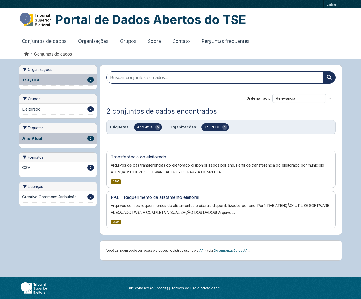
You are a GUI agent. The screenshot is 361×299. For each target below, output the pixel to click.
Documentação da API (231, 250)
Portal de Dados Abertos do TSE (150, 19)
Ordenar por (257, 98)
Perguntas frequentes (225, 41)
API (202, 250)
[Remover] (157, 127)
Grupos (128, 41)
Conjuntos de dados (44, 41)
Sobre (154, 41)
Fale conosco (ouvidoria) (147, 288)
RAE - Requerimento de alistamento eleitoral (155, 197)
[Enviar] (329, 77)
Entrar (331, 4)
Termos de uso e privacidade (195, 288)
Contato (181, 41)
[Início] (26, 54)
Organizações (93, 41)
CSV (116, 181)
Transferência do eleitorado (138, 156)
